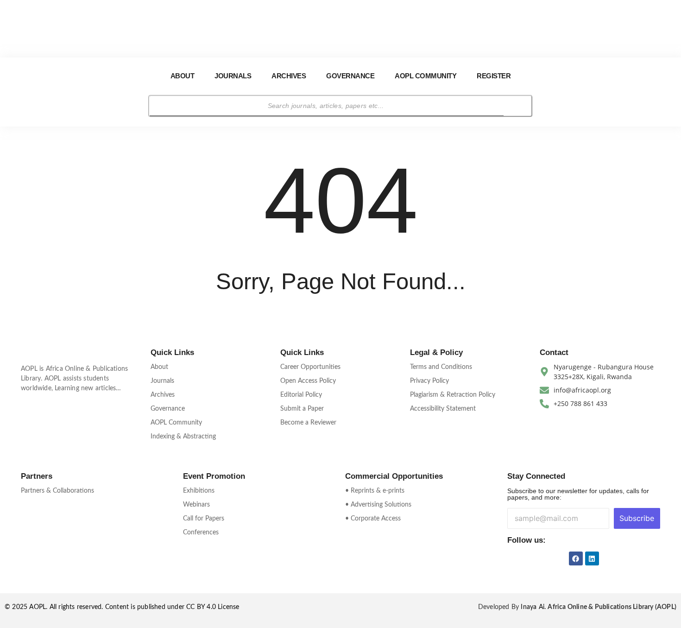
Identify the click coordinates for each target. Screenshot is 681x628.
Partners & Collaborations (57, 491)
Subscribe (636, 518)
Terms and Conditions (441, 367)
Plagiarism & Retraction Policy (452, 395)
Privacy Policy (429, 381)
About (182, 76)
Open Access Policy (308, 381)
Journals (232, 76)
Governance (350, 76)
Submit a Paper (302, 409)
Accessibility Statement (443, 409)
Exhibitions (198, 491)
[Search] (517, 106)
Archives (288, 76)
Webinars (196, 504)
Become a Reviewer (308, 422)
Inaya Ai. (534, 607)
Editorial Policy (301, 395)
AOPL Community (425, 76)
